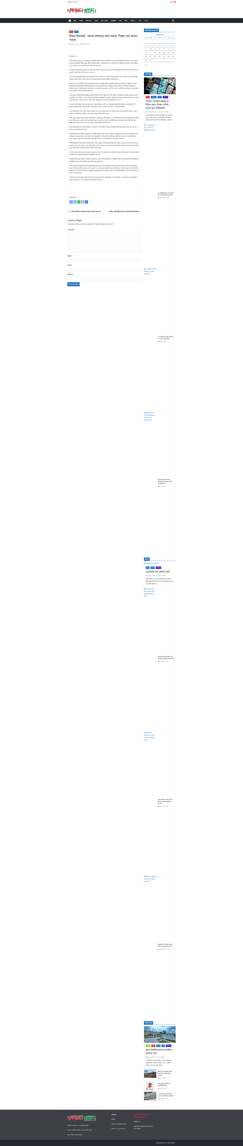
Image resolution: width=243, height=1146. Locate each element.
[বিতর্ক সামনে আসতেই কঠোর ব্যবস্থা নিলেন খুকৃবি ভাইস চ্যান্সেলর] (150, 1074)
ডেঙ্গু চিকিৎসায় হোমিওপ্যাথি (158, 571)
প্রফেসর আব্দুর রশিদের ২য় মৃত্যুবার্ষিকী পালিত (164, 1084)
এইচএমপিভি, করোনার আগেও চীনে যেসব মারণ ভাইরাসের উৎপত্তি (165, 801)
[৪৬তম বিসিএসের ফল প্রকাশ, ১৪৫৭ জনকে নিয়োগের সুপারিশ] (150, 1096)
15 (173, 49)
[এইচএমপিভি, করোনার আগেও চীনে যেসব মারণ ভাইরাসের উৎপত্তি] (150, 803)
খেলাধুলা (96, 20)
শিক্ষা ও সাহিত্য (104, 20)
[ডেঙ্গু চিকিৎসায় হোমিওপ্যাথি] (160, 563)
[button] (135, 20)
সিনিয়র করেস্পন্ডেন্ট (85, 44)
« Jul (145, 65)
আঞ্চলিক (81, 20)
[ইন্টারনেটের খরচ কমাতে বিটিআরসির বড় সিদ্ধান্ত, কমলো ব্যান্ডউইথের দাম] (150, 483)
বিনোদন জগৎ (88, 20)
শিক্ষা (163, 1045)
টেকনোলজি (153, 97)
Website (70, 274)
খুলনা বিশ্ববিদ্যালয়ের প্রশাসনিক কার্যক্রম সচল (159, 1051)
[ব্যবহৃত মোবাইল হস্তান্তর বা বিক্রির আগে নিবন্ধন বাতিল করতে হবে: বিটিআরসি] (160, 85)
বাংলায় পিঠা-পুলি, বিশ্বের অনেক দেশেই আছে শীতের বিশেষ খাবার (166, 658)
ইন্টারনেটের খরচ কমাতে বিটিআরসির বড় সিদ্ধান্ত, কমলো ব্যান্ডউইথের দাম (165, 481)
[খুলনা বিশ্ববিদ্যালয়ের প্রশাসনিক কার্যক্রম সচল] (160, 1034)
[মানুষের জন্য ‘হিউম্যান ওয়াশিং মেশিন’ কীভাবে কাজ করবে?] (150, 947)
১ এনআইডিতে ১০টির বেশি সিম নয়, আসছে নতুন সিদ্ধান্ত (165, 338)
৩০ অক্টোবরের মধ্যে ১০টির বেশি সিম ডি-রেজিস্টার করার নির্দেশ (165, 194)
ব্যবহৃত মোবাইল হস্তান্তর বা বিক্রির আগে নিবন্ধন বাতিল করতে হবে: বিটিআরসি (157, 104)
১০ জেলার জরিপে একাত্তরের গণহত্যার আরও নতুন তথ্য (85, 211)
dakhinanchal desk (163, 112)
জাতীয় (74, 20)
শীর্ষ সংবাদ (165, 97)
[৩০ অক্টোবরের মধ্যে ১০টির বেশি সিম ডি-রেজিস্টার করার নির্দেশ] (150, 195)
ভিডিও (126, 20)
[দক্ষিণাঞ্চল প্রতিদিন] (69, 20)
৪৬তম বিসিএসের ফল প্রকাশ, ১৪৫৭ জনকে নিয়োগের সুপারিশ (165, 1095)
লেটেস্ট (76, 31)
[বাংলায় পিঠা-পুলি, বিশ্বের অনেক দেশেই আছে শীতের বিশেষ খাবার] (150, 659)
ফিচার (120, 20)
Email (69, 265)
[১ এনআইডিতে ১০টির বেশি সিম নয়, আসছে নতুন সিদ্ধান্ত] (150, 339)
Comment (71, 230)
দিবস (140, 20)
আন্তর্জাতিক (113, 20)
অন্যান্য (132, 20)
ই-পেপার (146, 20)
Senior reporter (162, 575)
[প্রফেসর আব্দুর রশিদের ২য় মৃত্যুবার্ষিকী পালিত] (150, 1086)
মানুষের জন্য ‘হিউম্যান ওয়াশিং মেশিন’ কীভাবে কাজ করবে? (165, 945)
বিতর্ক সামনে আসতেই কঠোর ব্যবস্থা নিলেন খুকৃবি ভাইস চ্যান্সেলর (165, 1073)
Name (69, 256)
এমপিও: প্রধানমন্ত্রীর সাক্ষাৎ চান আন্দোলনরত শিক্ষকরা (124, 211)
